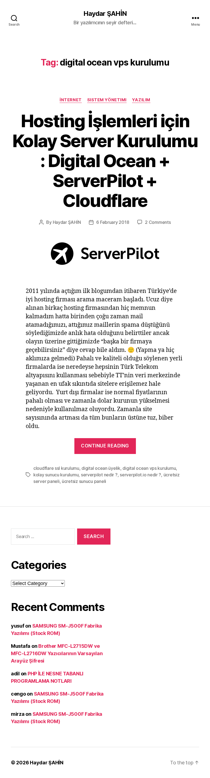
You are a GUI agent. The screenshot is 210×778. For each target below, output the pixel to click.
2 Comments (158, 222)
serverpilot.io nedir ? (140, 474)
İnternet (70, 99)
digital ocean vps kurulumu (149, 468)
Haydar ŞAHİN (104, 13)
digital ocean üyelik (100, 468)
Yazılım (141, 99)
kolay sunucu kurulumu (55, 474)
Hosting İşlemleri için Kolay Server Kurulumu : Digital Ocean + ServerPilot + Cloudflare (105, 160)
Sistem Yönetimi (107, 99)
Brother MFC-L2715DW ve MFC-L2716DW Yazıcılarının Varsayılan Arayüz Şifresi (57, 653)
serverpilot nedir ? (99, 474)
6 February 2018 (112, 222)
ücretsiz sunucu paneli (84, 481)
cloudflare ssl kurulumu (56, 468)
